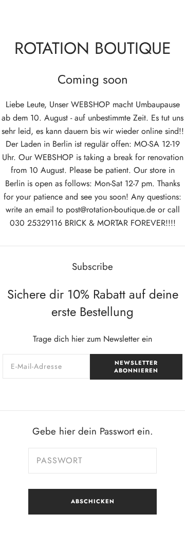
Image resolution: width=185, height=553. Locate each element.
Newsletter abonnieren (136, 366)
